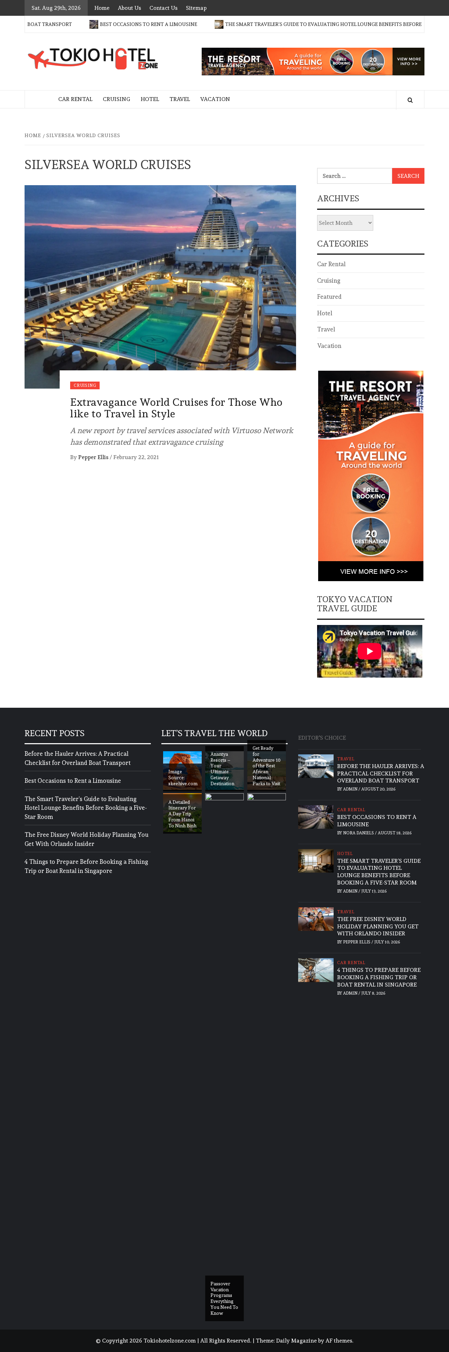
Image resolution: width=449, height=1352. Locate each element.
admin (350, 789)
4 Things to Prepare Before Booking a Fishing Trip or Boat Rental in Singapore (86, 866)
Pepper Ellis (94, 457)
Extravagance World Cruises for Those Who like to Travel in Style (176, 408)
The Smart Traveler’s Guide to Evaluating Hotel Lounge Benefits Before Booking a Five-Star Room (86, 807)
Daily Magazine (296, 1340)
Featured (329, 296)
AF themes (339, 1340)
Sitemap (196, 8)
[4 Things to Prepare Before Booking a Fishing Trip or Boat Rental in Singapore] (316, 968)
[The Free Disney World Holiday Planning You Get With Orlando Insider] (316, 917)
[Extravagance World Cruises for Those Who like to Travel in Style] (160, 285)
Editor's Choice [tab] (322, 737)
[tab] (354, 734)
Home (101, 8)
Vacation (215, 99)
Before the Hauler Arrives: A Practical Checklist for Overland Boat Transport (77, 758)
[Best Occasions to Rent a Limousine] (316, 815)
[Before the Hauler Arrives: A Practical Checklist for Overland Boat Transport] (316, 764)
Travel (179, 99)
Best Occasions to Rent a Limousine (120, 24)
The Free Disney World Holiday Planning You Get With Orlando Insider (86, 839)
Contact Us (163, 8)
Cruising (116, 99)
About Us (129, 8)
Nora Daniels (359, 832)
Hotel (150, 99)
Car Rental (75, 99)
